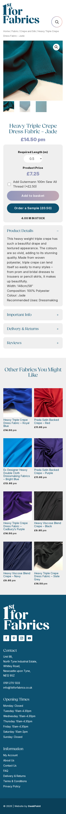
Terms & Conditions (15, 781)
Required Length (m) (33, 152)
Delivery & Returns (14, 775)
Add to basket (33, 196)
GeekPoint (34, 806)
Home (6, 31)
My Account (10, 755)
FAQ (5, 770)
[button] (56, 47)
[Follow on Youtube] (29, 638)
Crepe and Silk (28, 31)
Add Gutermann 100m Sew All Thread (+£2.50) (35, 184)
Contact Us (9, 765)
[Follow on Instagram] (22, 638)
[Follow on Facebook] (6, 638)
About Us (8, 760)
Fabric (15, 31)
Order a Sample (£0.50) (33, 208)
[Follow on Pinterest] (14, 638)
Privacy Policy (11, 786)
